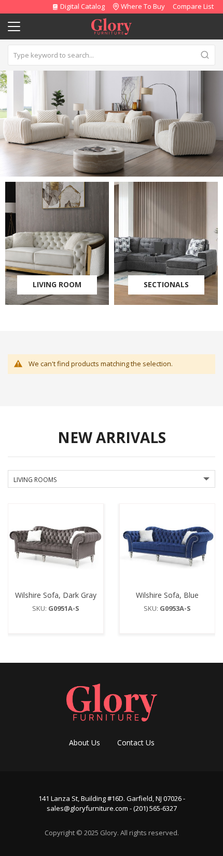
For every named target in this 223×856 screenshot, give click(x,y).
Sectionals (166, 284)
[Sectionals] (166, 243)
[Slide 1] (111, 124)
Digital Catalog (82, 6)
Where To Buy (143, 6)
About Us (84, 742)
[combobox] (111, 55)
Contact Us (136, 742)
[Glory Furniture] (111, 701)
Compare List (193, 6)
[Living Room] (57, 243)
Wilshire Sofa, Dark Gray (55, 595)
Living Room (57, 284)
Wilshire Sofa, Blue (167, 595)
